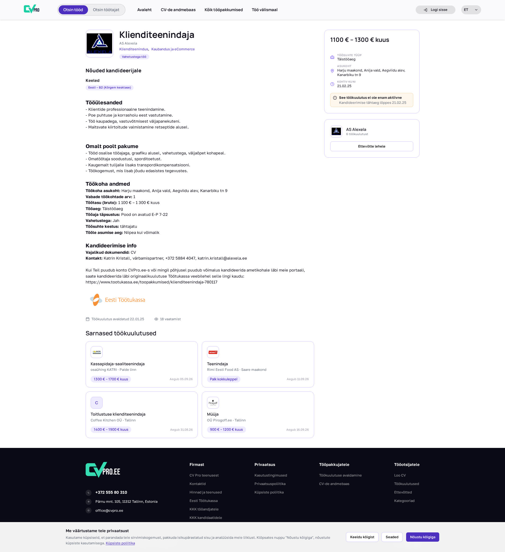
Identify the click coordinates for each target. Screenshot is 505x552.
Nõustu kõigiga (422, 537)
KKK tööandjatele (204, 509)
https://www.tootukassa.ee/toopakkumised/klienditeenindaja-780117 (151, 281)
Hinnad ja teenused (206, 492)
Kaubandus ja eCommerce (173, 49)
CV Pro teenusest (204, 475)
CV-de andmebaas (178, 9)
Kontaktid (198, 484)
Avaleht (144, 9)
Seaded (392, 537)
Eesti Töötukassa (204, 500)
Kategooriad (404, 500)
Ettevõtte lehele (371, 146)
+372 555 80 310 (111, 492)
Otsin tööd (73, 9)
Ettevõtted (403, 492)
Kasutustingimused (270, 475)
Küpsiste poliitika (120, 543)
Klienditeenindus (133, 49)
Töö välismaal (265, 9)
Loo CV (400, 475)
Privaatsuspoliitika (270, 484)
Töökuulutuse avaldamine (340, 475)
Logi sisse (439, 9)
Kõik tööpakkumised (224, 9)
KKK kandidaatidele (206, 517)
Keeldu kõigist (362, 537)
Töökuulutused (406, 484)
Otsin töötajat (106, 9)
